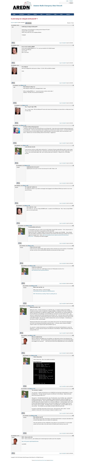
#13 (73, 265)
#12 (73, 245)
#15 (73, 305)
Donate (68, 14)
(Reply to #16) (34, 355)
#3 (73, 65)
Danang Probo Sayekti (43, 460)
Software (20, 14)
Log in (12, 22)
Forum (35, 14)
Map (40, 14)
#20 (73, 435)
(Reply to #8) (25, 185)
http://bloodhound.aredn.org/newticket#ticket (40, 270)
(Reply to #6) (25, 145)
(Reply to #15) (32, 335)
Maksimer (51, 460)
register (16, 22)
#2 (73, 45)
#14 (73, 285)
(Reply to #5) (23, 125)
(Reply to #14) (31, 305)
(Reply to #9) (27, 205)
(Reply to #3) (23, 85)
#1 (73, 25)
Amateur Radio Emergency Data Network (47, 6)
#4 (73, 85)
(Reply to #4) (25, 105)
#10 (73, 205)
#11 (73, 225)
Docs (28, 14)
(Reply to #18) (34, 415)
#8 (73, 165)
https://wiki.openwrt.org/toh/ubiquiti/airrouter (30, 441)
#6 (73, 125)
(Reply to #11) (31, 245)
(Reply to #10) (29, 225)
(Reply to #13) (34, 285)
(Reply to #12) (32, 265)
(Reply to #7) (27, 165)
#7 (73, 145)
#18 (73, 388)
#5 (73, 105)
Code (54, 14)
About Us (47, 14)
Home (14, 14)
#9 (73, 185)
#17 (73, 355)
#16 (73, 335)
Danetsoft (36, 460)
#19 (73, 415)
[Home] (22, 10)
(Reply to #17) (32, 388)
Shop (61, 14)
